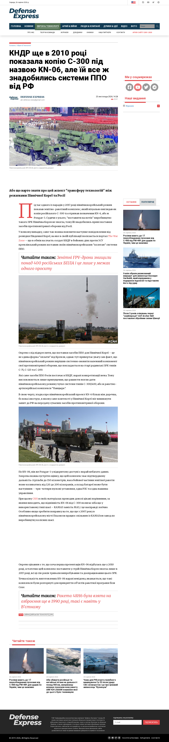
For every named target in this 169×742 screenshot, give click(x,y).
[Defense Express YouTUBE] (148, 3)
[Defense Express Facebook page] (143, 3)
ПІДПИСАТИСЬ (151, 722)
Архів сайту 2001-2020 (142, 32)
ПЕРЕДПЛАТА (145, 738)
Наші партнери (105, 32)
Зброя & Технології (24, 45)
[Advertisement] (106, 14)
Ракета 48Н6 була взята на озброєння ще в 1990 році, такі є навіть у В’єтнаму (66, 601)
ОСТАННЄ (131, 202)
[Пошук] (157, 26)
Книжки (90, 32)
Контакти (121, 32)
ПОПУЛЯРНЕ (147, 202)
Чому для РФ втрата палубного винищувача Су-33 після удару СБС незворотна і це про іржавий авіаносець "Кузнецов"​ (100, 683)
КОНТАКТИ (155, 738)
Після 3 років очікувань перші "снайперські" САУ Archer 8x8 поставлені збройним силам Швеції (141, 316)
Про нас (30, 32)
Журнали (64, 32)
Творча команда (47, 32)
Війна (27, 615)
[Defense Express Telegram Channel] (158, 3)
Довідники (77, 32)
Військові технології (39, 615)
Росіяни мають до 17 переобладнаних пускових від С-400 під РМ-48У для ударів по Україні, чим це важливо (25, 683)
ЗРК (51, 615)
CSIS (35, 498)
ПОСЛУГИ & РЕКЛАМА (130, 738)
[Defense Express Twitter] (153, 3)
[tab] (131, 202)
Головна (12, 45)
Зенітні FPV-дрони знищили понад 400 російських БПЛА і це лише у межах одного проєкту (66, 263)
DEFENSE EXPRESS (32, 96)
